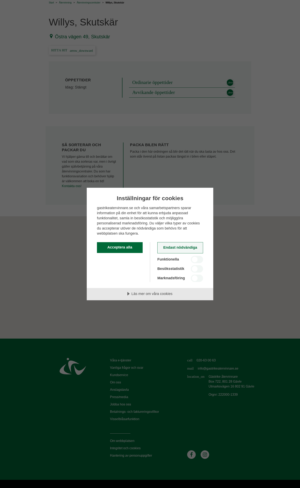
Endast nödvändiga (180, 247)
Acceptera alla (119, 247)
